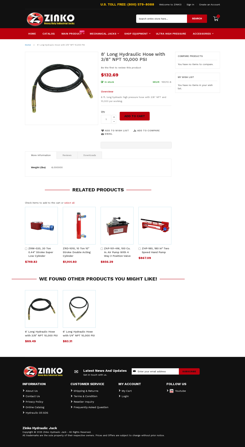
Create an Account (209, 4)
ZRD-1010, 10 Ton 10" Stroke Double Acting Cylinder (77, 252)
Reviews (67, 155)
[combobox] (171, 19)
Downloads (89, 155)
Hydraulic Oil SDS (37, 412)
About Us (32, 390)
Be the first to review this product (121, 67)
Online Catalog (35, 407)
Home (28, 45)
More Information (41, 155)
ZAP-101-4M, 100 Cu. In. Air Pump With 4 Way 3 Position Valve (117, 252)
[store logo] (39, 18)
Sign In (190, 4)
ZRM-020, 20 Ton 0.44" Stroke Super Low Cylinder (40, 252)
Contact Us (33, 396)
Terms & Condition (85, 396)
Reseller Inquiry (84, 401)
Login (125, 396)
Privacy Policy (34, 401)
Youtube (180, 390)
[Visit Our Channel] (172, 392)
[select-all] (69, 202)
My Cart (127, 390)
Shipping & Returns (86, 390)
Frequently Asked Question (91, 407)
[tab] (41, 155)
